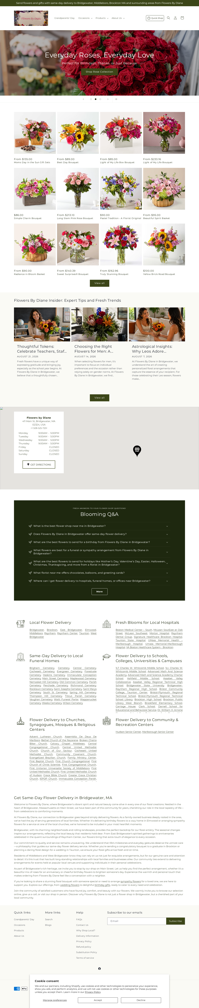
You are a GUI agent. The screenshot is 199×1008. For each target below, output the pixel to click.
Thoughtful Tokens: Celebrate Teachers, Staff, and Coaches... (42, 349)
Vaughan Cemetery (41, 699)
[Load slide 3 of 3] (100, 99)
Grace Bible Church (55, 775)
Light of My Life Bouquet (157, 162)
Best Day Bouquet (68, 162)
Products (19, 930)
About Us (19, 936)
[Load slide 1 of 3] (91, 99)
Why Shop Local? (85, 930)
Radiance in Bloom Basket (29, 274)
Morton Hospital (159, 633)
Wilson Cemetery (73, 702)
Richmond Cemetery (83, 685)
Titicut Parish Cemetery (80, 695)
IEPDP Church (48, 778)
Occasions (19, 925)
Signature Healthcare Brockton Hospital (158, 636)
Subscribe (175, 921)
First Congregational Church (79, 764)
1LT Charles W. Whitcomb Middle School (140, 667)
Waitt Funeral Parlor (66, 699)
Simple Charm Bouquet (28, 218)
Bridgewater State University (145, 685)
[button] (85, 18)
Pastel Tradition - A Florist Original (120, 218)
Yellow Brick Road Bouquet (159, 274)
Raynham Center (67, 633)
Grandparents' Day (24, 919)
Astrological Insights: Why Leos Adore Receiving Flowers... (152, 349)
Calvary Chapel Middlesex (67, 743)
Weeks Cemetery (52, 702)
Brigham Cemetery (42, 667)
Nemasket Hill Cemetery (44, 681)
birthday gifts (102, 884)
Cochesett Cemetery (42, 671)
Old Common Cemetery (74, 681)
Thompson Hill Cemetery (46, 695)
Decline (141, 1000)
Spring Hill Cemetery (83, 692)
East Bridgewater (71, 629)
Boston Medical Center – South (134, 629)
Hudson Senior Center (128, 731)
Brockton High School (147, 699)
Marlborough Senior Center (158, 731)
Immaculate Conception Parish (77, 778)
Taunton (84, 633)
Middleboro (36, 633)
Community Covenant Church (76, 754)
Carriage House (126, 706)
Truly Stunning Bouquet (114, 274)
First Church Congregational (73, 761)
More (99, 591)
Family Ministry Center (82, 757)
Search (49, 919)
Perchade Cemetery (55, 685)
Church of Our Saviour (56, 750)
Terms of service (85, 957)
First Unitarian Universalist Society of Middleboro (60, 768)
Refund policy (83, 946)
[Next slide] (107, 99)
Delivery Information (87, 936)
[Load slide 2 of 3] (95, 99)
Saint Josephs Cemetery (68, 688)
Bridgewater (37, 629)
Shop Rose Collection (99, 71)
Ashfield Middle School (143, 678)
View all (100, 283)
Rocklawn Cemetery (41, 688)
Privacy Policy (93, 992)
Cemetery (63, 667)
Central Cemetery (84, 667)
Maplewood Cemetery (83, 678)
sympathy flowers (130, 881)
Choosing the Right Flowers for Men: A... (93, 349)
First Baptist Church (42, 761)
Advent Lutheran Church (46, 736)
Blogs (48, 925)
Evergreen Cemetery (69, 671)
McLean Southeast (136, 633)
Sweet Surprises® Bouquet (72, 274)
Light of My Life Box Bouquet (117, 162)
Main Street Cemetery (55, 678)
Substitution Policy (86, 952)
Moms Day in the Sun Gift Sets (32, 162)
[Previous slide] (83, 99)
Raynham (50, 633)
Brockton (52, 629)
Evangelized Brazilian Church (48, 757)
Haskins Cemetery (54, 674)
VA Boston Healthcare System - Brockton (149, 647)
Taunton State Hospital (131, 640)
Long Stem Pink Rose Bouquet (75, 218)
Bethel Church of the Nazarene (59, 740)
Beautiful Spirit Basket (156, 218)
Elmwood (90, 629)
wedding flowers (69, 884)
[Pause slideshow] (115, 99)
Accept (98, 1000)
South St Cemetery (55, 692)
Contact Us (82, 925)
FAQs (79, 919)
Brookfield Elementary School (163, 702)
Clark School (147, 706)
